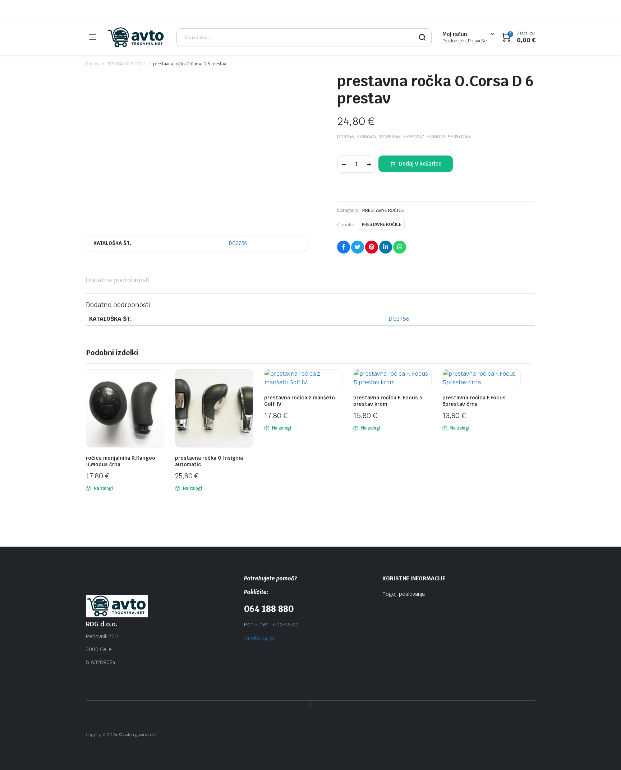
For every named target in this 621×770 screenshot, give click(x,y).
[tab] (118, 280)
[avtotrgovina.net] (136, 37)
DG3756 (238, 243)
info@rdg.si (259, 638)
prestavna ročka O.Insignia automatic (209, 461)
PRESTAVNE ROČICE (126, 64)
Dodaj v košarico (420, 163)
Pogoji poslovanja (403, 594)
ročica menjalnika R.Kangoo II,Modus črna (120, 461)
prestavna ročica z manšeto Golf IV (299, 400)
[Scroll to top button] (605, 754)
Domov (92, 64)
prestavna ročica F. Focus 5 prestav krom (387, 400)
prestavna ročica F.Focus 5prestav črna (474, 400)
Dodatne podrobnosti (118, 280)
